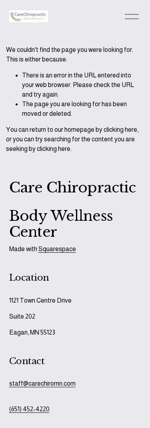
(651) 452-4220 (29, 409)
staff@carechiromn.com (42, 383)
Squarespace (57, 249)
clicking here (120, 129)
